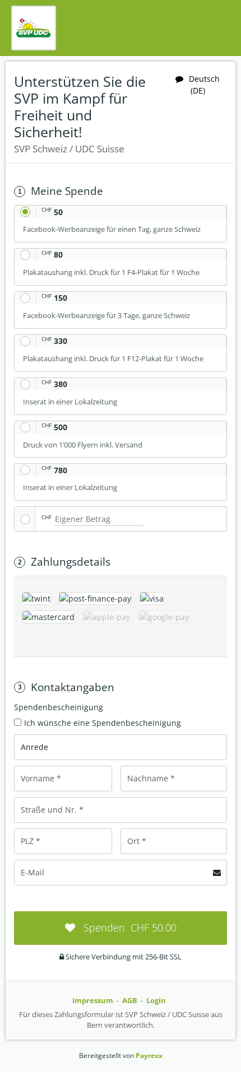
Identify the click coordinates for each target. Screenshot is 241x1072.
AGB (129, 1000)
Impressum (92, 1000)
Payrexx (149, 1055)
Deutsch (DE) (204, 84)
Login (156, 1000)
